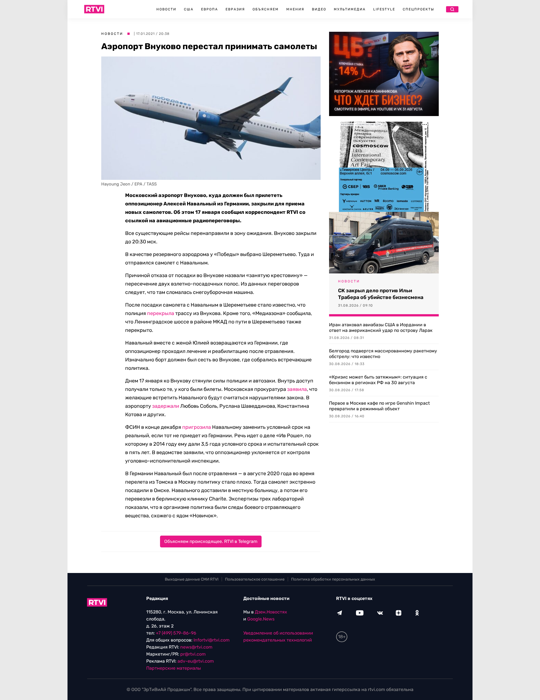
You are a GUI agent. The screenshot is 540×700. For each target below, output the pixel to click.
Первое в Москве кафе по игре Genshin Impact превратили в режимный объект (379, 405)
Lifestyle (384, 9)
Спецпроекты (418, 9)
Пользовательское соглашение (255, 579)
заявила (297, 389)
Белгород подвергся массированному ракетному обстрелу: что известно (383, 353)
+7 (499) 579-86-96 (176, 633)
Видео (319, 9)
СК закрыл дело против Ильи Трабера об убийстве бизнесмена (380, 293)
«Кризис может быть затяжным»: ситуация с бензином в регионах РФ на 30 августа (378, 379)
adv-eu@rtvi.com (195, 661)
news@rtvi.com (196, 647)
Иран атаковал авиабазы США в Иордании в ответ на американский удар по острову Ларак (381, 327)
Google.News (260, 619)
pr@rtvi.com (193, 654)
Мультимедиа (350, 9)
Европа (209, 9)
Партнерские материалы (173, 668)
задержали (165, 406)
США (189, 9)
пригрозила (196, 427)
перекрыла (160, 313)
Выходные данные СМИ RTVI (192, 579)
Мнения (295, 9)
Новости (166, 9)
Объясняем (266, 9)
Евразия (235, 9)
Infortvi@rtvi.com (212, 640)
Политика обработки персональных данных (333, 579)
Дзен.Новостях (271, 612)
